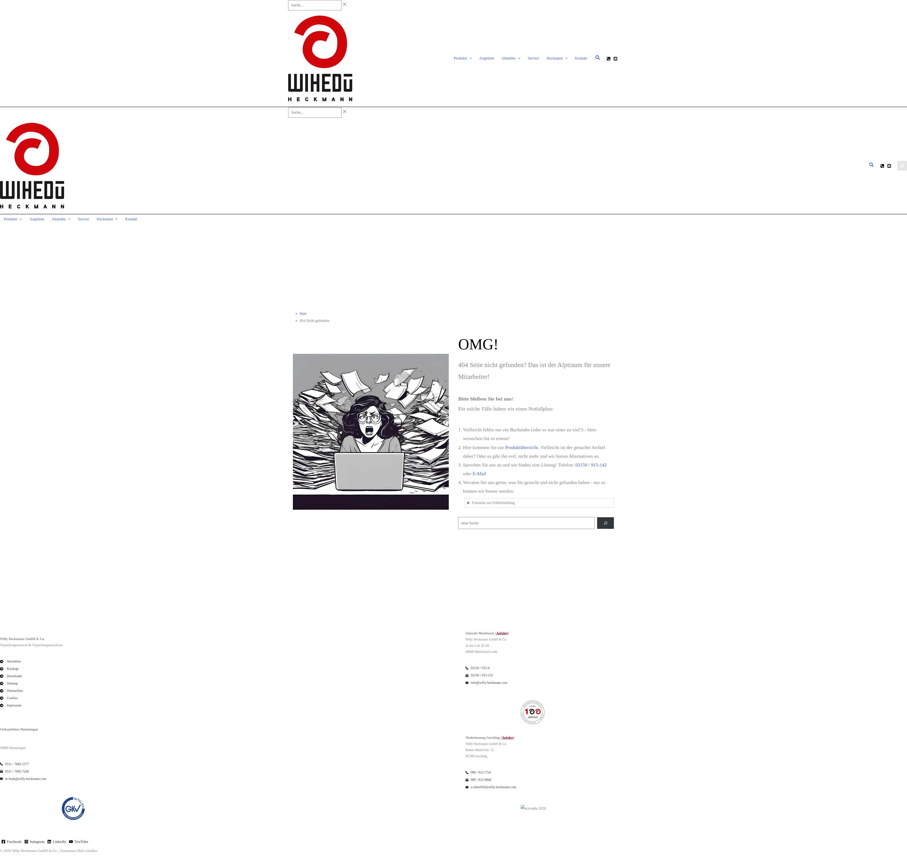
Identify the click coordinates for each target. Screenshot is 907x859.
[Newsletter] (10, 661)
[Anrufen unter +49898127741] (478, 772)
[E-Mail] (615, 59)
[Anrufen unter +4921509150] (609, 59)
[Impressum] (10, 705)
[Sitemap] (9, 683)
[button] (469, 58)
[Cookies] (8, 698)
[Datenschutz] (11, 690)
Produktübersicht (521, 447)
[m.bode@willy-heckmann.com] (23, 778)
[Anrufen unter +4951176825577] (14, 764)
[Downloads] (11, 676)
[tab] (539, 503)
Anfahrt (502, 633)
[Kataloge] (9, 668)
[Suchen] (605, 523)
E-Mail (479, 473)
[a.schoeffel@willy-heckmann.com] (491, 787)
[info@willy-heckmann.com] (486, 682)
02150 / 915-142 (591, 464)
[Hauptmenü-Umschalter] (902, 166)
